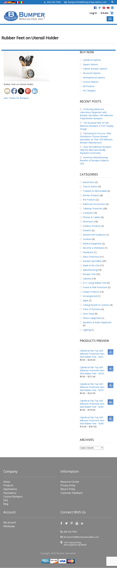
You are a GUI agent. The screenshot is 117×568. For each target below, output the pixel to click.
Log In (93, 13)
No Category (89, 90)
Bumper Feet (89, 274)
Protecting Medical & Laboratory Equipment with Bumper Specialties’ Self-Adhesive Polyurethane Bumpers (96, 114)
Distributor (88, 252)
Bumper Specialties (92, 261)
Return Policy (67, 489)
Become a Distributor (93, 247)
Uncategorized (90, 296)
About (6, 481)
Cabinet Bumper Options (95, 68)
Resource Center (69, 481)
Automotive (88, 182)
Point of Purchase (92, 309)
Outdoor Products (92, 225)
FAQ (5, 500)
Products (8, 485)
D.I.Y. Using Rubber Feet (94, 282)
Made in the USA (91, 265)
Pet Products (89, 199)
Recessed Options (92, 73)
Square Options (90, 64)
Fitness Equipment (92, 318)
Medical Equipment (92, 243)
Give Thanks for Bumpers (16, 98)
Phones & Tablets (92, 217)
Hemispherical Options (94, 77)
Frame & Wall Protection (95, 287)
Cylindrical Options (92, 59)
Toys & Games (90, 186)
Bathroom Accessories (94, 204)
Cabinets (87, 278)
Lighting (87, 329)
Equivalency (9, 493)
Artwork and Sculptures (94, 234)
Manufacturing (90, 269)
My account (9, 522)
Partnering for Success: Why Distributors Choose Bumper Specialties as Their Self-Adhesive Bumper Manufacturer (96, 138)
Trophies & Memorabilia (95, 190)
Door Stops (88, 313)
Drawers (87, 230)
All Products (89, 86)
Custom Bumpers (13, 496)
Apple (85, 300)
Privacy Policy (67, 485)
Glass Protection (91, 256)
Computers (88, 212)
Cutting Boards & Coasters (96, 304)
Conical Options (90, 81)
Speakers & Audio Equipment (97, 322)
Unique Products (91, 291)
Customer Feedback (71, 493)
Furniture (87, 239)
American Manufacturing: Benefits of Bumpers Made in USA (94, 160)
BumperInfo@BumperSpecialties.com (87, 2)
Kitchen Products (91, 195)
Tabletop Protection (93, 208)
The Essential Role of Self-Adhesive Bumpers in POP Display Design (96, 125)
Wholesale (9, 526)
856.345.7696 (54, 2)
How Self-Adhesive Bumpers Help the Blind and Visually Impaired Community (95, 149)
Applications (10, 489)
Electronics (88, 221)
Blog (5, 504)
